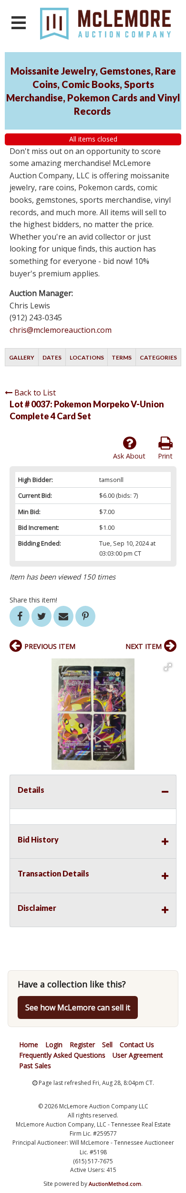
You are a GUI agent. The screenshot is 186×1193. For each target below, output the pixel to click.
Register (82, 1044)
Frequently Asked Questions (62, 1055)
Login (53, 1044)
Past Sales (35, 1065)
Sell (107, 1044)
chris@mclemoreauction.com (61, 330)
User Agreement (138, 1055)
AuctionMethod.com (115, 1183)
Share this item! (33, 599)
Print (165, 455)
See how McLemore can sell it (77, 1007)
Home (28, 1044)
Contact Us (137, 1044)
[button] (168, 667)
